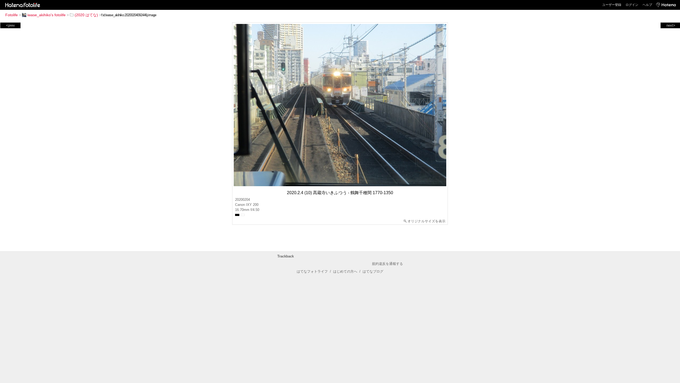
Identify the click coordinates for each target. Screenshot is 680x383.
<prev (10, 25)
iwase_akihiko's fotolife (46, 15)
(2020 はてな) (86, 15)
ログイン (632, 5)
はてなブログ (373, 271)
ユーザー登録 (611, 5)
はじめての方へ (345, 271)
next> (670, 25)
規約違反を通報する (387, 264)
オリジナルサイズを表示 (426, 221)
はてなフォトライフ (312, 271)
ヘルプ (647, 5)
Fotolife (11, 15)
